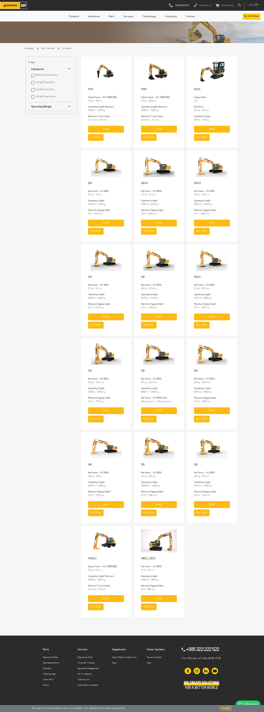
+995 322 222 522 (182, 5)
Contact (190, 16)
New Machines (47, 48)
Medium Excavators (46, 75)
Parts (112, 16)
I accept (225, 708)
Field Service (83, 679)
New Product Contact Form (124, 657)
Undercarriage (49, 674)
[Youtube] (215, 671)
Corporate (171, 16)
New (114, 662)
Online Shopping (227, 5)
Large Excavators (45, 82)
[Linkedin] (206, 671)
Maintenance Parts (51, 662)
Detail (106, 129)
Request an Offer (50, 657)
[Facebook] (188, 671)
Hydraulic (47, 668)
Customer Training (86, 662)
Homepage (28, 48)
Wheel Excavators (45, 96)
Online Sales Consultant (88, 685)
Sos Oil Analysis (85, 674)
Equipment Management (88, 668)
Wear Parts (48, 679)
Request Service (205, 5)
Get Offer (95, 137)
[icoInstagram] (197, 671)
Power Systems (154, 657)
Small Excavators (45, 89)
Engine (46, 685)
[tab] (51, 63)
